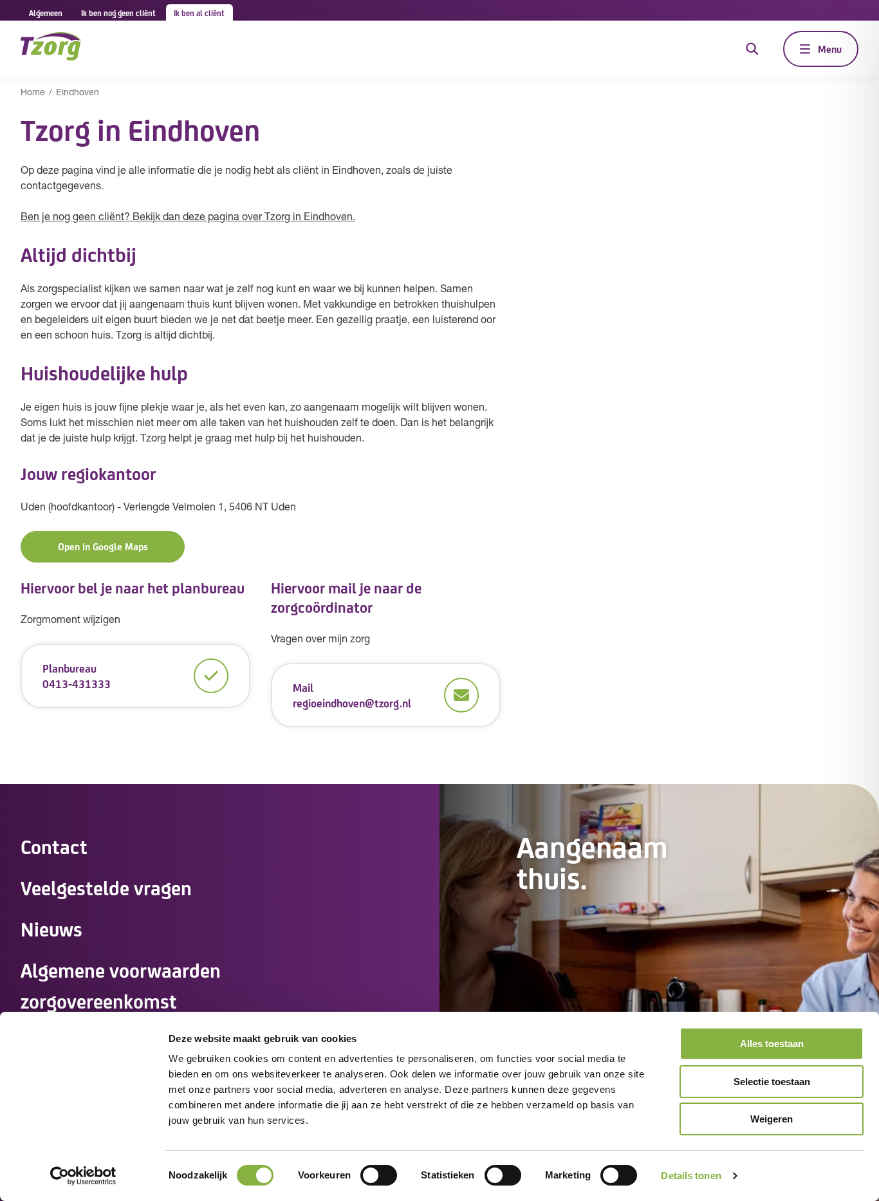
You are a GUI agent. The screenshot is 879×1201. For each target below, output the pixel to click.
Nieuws (51, 928)
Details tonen (691, 1175)
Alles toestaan (772, 1043)
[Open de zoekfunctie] (752, 48)
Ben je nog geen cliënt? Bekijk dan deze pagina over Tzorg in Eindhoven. (188, 217)
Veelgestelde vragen (106, 887)
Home (33, 93)
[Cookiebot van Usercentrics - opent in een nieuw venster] (83, 1176)
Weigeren (771, 1118)
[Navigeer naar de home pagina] (51, 48)
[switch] (378, 1175)
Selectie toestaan (772, 1081)
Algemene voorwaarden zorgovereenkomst (121, 984)
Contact (54, 846)
